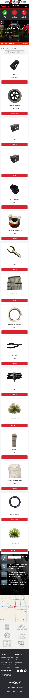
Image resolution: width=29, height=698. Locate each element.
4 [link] (16, 557)
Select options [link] (14, 82)
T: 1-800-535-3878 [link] (5, 677)
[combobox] (14, 32)
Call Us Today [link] (5, 17)
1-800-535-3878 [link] (15, 7)
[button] (26, 6)
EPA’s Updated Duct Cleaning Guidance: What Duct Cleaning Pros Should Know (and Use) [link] (17, 583)
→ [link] (19, 557)
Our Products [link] (14, 17)
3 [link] (14, 557)
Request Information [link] (24, 17)
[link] (2, 22)
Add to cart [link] (14, 144)
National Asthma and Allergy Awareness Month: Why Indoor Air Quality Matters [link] (18, 574)
